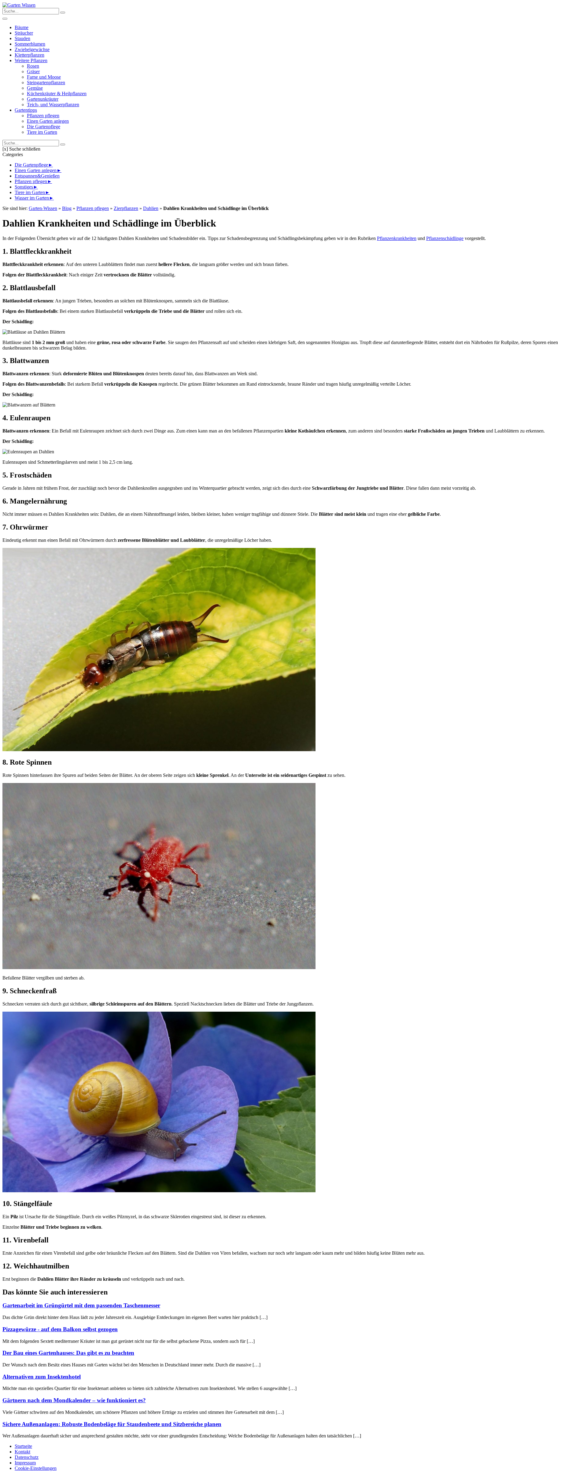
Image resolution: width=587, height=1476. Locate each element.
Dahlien (150, 208)
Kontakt (22, 1451)
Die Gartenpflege (43, 126)
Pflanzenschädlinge (444, 238)
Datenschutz (27, 1457)
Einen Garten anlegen (48, 121)
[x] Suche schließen (21, 149)
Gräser (33, 71)
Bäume (21, 27)
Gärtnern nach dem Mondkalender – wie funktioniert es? (74, 1400)
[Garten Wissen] (18, 5)
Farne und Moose (44, 77)
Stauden (22, 38)
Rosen (33, 66)
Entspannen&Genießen (37, 175)
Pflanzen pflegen (43, 115)
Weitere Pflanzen (31, 60)
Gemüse (35, 88)
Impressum (25, 1462)
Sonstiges (24, 186)
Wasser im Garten (32, 197)
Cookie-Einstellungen (36, 1468)
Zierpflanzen (126, 208)
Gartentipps (26, 110)
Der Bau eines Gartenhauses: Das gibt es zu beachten (68, 1353)
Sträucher (24, 33)
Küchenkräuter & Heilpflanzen (57, 93)
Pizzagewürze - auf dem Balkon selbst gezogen (60, 1329)
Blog (67, 208)
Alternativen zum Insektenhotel (41, 1376)
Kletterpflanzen (29, 55)
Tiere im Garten (42, 132)
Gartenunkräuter (42, 99)
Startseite (23, 1446)
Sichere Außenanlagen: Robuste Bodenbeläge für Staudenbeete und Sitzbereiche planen (111, 1424)
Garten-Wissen (43, 208)
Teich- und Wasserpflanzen (53, 104)
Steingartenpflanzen (46, 82)
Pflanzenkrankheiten (396, 238)
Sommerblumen (30, 44)
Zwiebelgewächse (32, 49)
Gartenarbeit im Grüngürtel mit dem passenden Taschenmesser (81, 1305)
